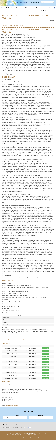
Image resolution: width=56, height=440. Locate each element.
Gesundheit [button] (5, 324)
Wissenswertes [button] (6, 317)
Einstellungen (30, 427)
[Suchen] (53, 2)
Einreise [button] (4, 319)
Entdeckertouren (10, 7)
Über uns (38, 7)
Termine (5, 25)
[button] (9, 45)
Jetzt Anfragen (6, 339)
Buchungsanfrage (45, 348)
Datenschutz (27, 437)
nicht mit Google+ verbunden (21, 427)
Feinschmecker (19, 7)
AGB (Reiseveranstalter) (18, 339)
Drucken (22, 25)
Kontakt (10, 25)
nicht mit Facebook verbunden (4, 427)
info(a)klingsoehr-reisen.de (42, 434)
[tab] (28, 317)
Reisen (2, 7)
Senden (16, 25)
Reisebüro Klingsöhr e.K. (37, 437)
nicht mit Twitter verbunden (13, 427)
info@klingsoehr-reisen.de (12, 405)
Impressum (15, 437)
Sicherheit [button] (5, 322)
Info (43, 7)
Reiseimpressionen (29, 7)
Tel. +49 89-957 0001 (42, 10)
